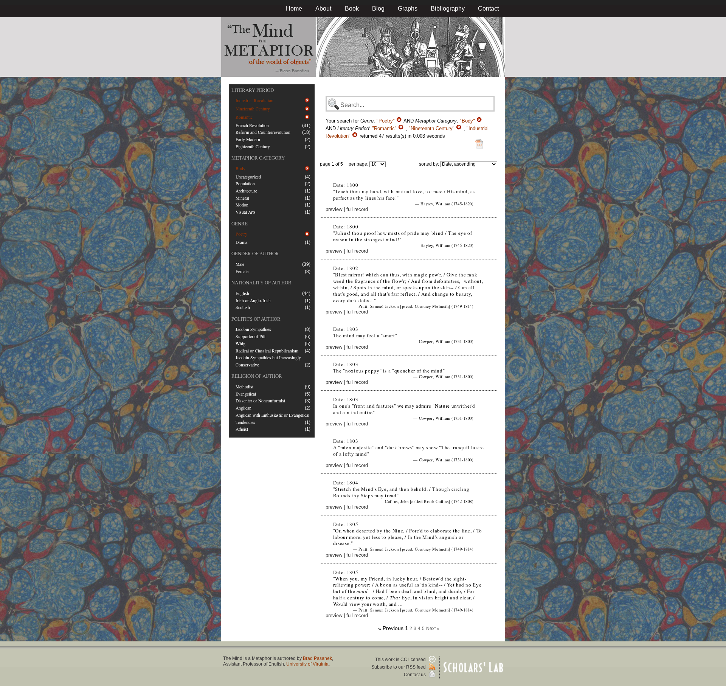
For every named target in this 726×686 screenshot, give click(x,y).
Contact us (415, 674)
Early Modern (248, 139)
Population (245, 183)
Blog (378, 8)
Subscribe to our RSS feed (399, 667)
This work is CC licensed (401, 659)
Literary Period (252, 90)
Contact (488, 8)
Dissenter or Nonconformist (260, 401)
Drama (241, 242)
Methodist (244, 387)
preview (334, 209)
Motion (242, 205)
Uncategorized (248, 177)
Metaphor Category (258, 157)
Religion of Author (256, 375)
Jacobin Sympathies (253, 329)
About (323, 8)
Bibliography (448, 8)
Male (240, 264)
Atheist (242, 429)
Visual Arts (246, 212)
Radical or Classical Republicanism (267, 351)
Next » (432, 628)
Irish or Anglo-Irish (253, 300)
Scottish (243, 307)
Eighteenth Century (253, 146)
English (242, 293)
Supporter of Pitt (250, 336)
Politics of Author (256, 318)
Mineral (242, 198)
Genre (239, 223)
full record (357, 209)
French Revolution (252, 125)
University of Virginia (307, 664)
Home (294, 8)
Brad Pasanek (317, 658)
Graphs (407, 8)
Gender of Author (255, 253)
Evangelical (246, 394)
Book (352, 8)
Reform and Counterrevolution (263, 132)
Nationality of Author (261, 282)
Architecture (246, 191)
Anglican (243, 408)
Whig (240, 343)
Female (242, 271)
